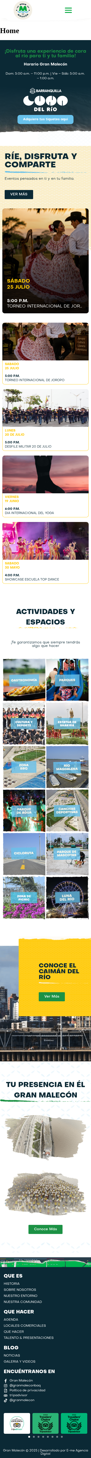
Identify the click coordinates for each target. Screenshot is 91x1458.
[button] (29, 1437)
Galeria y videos (19, 1361)
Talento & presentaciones (29, 1338)
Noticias (12, 1355)
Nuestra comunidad (23, 1302)
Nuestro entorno (20, 1296)
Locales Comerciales (25, 1325)
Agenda (11, 1319)
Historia (12, 1283)
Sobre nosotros (20, 1290)
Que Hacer (14, 1332)
